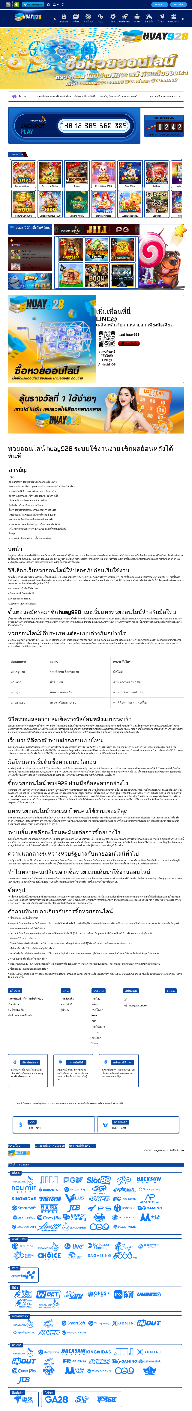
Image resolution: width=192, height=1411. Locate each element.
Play (26, 132)
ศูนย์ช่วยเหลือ (16, 1009)
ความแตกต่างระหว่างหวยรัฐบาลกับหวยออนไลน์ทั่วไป (35, 524)
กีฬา (113, 21)
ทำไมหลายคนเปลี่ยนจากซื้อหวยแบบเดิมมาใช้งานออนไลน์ (37, 529)
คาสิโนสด (88, 21)
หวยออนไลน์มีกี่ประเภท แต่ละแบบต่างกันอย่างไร (32, 491)
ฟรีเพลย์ (73, 245)
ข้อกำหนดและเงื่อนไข (20, 1015)
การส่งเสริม (173, 21)
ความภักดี (66, 1004)
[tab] (71, 229)
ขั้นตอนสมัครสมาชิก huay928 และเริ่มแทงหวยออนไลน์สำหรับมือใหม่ (42, 486)
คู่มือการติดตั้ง (129, 343)
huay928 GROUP (138, 1005)
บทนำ (12, 477)
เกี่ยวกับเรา (14, 1004)
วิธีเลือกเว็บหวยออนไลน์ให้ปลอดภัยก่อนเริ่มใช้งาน (33, 482)
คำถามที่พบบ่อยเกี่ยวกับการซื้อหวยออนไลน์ (30, 538)
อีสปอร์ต (149, 21)
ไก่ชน (161, 21)
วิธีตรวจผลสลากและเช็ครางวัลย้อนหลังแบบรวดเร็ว (33, 496)
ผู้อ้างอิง (65, 1009)
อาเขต (137, 21)
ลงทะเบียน (178, 4)
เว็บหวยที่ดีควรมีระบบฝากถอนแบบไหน (28, 500)
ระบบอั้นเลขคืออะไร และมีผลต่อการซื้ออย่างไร (31, 519)
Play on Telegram (34, 4)
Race (100, 21)
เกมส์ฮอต (63, 21)
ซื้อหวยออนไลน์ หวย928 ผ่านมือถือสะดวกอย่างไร (32, 510)
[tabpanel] (96, 58)
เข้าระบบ (159, 4)
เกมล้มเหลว (124, 21)
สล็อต (76, 21)
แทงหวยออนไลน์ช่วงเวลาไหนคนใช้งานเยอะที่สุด (32, 514)
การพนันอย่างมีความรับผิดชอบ (25, 998)
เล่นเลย (26, 172)
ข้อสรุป (12, 533)
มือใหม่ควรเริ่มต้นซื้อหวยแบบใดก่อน (26, 505)
